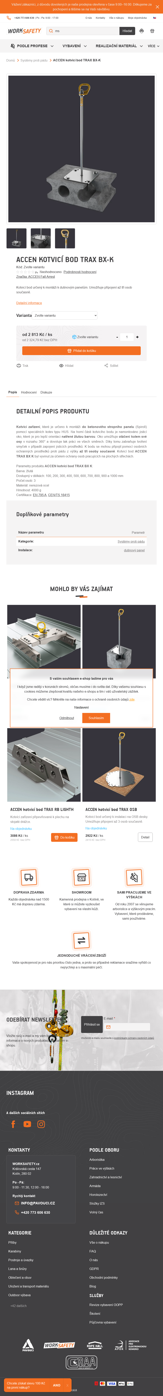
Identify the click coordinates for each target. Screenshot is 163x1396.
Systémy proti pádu (131, 541)
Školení (94, 1313)
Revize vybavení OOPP (106, 1305)
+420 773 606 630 (35, 1212)
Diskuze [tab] (46, 392)
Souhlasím (96, 718)
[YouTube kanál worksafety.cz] (27, 1124)
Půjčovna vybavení (102, 1322)
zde (132, 699)
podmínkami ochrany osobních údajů (134, 1038)
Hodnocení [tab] (29, 392)
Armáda (95, 1186)
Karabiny (14, 1251)
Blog (92, 1286)
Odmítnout (66, 718)
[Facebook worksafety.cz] (13, 1124)
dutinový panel (134, 550)
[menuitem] (32, 46)
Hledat (127, 31)
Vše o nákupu (116, 17)
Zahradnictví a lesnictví (105, 1177)
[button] (44, 828)
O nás (88, 17)
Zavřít (143, 370)
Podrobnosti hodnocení (80, 272)
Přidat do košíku (84, 350)
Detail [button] (145, 837)
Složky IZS (97, 1203)
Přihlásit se (92, 1024)
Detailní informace (29, 303)
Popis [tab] (12, 392)
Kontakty (100, 17)
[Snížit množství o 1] (117, 337)
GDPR (94, 1269)
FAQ (92, 1251)
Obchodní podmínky (103, 1277)
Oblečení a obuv (19, 1277)
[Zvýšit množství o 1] (137, 337)
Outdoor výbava (19, 1295)
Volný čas (96, 1212)
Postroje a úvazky (20, 1260)
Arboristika (97, 1159)
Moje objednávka (137, 17)
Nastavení (81, 707)
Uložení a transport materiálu (28, 1286)
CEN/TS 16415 (59, 495)
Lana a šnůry (17, 1269)
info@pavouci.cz (38, 1203)
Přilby (12, 1242)
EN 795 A (40, 495)
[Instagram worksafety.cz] (41, 1124)
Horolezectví (98, 1194)
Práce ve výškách (101, 1168)
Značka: (35, 276)
